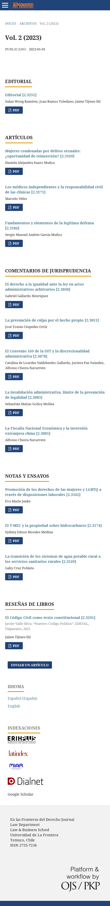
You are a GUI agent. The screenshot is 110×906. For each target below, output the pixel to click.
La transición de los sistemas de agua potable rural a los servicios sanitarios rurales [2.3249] (53, 559)
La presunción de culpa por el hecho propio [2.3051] (52, 320)
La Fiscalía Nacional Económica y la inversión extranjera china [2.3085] (46, 431)
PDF (15, 110)
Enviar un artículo (30, 665)
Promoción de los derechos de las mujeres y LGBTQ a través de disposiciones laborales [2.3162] (53, 492)
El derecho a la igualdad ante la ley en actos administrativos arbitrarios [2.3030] (44, 287)
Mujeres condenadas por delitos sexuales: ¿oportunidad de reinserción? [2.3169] (43, 153)
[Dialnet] (31, 784)
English (14, 706)
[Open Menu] (5, 5)
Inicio (10, 23)
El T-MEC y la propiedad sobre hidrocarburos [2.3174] (53, 525)
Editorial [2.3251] (21, 94)
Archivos (28, 23)
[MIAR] (16, 769)
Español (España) (22, 698)
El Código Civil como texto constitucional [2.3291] (50, 623)
